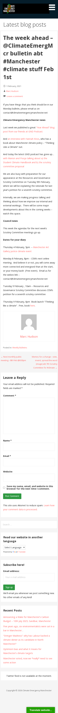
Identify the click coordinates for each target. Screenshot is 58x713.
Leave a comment (15, 96)
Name (7, 440)
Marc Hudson (12, 91)
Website (7, 471)
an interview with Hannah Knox (23, 138)
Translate (22, 552)
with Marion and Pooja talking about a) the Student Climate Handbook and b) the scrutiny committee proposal (27, 162)
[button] (53, 5)
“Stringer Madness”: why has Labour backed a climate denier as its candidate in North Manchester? (26, 639)
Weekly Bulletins (19, 347)
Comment (9, 395)
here (32, 305)
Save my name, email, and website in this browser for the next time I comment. (30, 487)
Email (7, 456)
